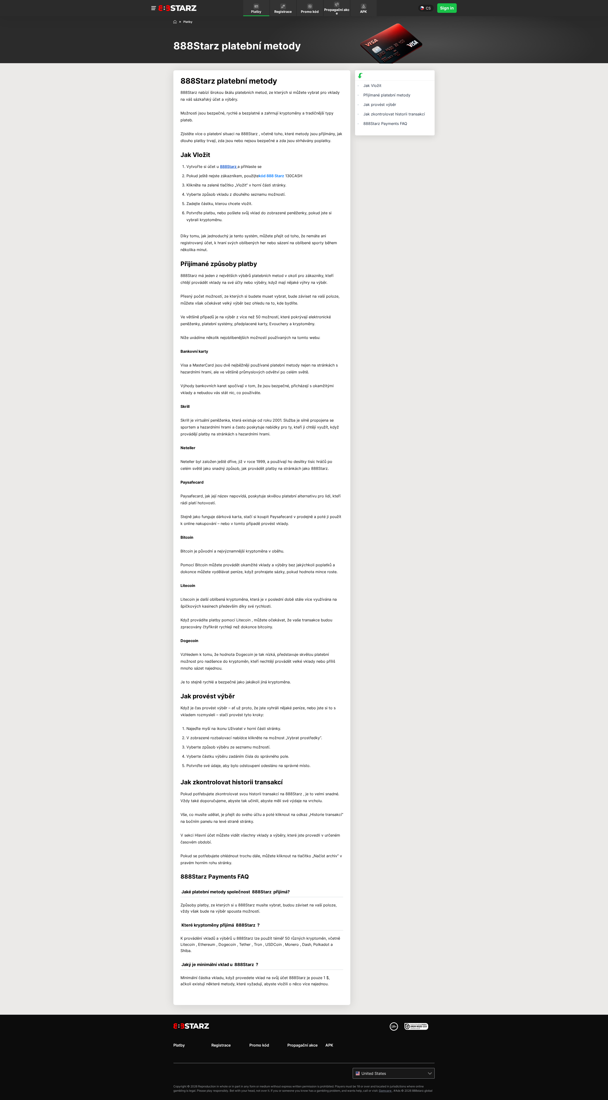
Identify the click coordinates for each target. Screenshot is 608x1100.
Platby (179, 1045)
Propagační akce (302, 1045)
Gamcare (385, 1090)
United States (373, 1073)
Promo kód (259, 1045)
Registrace (221, 1045)
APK (329, 1045)
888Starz (229, 166)
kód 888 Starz (271, 175)
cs (428, 8)
